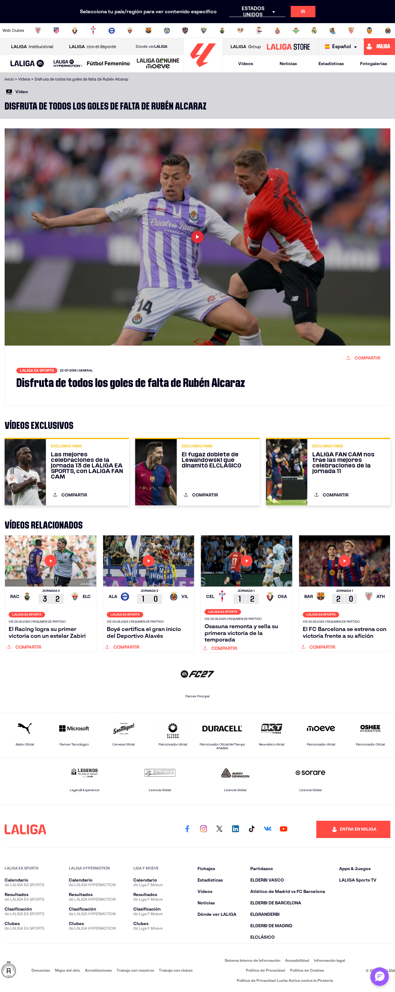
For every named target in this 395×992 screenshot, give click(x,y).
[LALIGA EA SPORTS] (27, 64)
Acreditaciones (98, 970)
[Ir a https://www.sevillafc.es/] (351, 30)
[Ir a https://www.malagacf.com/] (203, 30)
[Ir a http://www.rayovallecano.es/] (240, 30)
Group (246, 46)
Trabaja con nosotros (135, 970)
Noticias (288, 63)
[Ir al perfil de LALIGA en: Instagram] (203, 829)
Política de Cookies (307, 970)
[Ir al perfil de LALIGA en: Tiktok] (251, 829)
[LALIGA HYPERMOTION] (68, 64)
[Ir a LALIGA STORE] (288, 46)
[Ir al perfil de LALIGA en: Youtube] (283, 829)
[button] (27, 63)
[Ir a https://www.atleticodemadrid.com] (56, 30)
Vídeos (245, 63)
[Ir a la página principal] (203, 69)
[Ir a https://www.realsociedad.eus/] (332, 30)
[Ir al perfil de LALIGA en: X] (219, 829)
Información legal (329, 960)
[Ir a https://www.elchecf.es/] (130, 30)
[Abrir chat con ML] (379, 976)
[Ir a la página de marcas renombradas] (8, 970)
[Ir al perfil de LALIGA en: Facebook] (187, 829)
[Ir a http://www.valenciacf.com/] (369, 30)
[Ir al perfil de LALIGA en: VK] (267, 829)
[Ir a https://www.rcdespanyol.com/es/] (277, 30)
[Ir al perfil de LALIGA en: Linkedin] (235, 829)
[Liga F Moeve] (108, 64)
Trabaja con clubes (176, 970)
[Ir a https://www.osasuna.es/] (74, 30)
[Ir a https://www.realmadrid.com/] (314, 30)
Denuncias (40, 970)
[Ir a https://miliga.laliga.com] (379, 46)
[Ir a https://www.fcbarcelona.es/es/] (148, 30)
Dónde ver (151, 46)
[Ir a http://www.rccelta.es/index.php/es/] (93, 30)
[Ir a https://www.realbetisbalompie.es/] (296, 30)
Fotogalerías (373, 63)
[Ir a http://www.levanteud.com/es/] (185, 30)
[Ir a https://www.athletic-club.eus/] (38, 30)
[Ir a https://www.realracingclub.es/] (222, 30)
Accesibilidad (297, 960)
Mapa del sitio (67, 970)
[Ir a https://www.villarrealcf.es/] (388, 30)
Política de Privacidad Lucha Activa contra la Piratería (285, 980)
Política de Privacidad (265, 970)
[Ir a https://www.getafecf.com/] (167, 30)
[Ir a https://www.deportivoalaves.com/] (111, 30)
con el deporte (92, 46)
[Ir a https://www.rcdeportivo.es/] (259, 30)
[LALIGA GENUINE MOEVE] (158, 64)
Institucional (32, 46)
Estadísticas (331, 63)
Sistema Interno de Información (252, 960)
